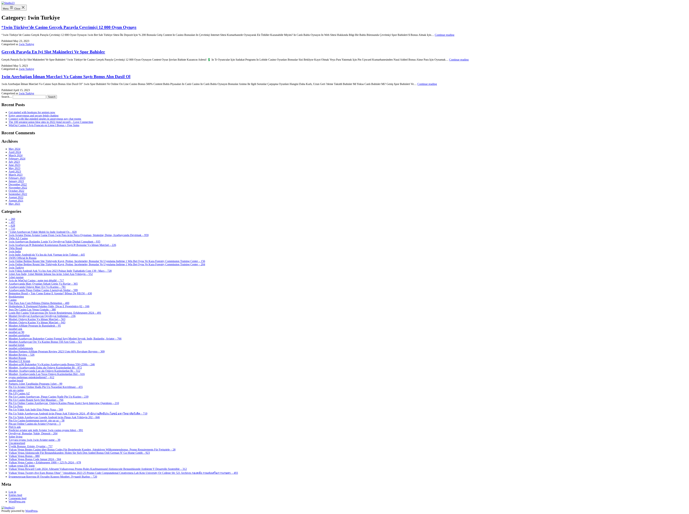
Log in (12, 491)
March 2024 (15, 155)
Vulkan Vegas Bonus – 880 (24, 456)
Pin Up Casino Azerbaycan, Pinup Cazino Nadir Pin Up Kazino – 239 (48, 396)
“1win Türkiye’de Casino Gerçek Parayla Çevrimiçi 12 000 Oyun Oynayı (68, 27)
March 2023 (15, 174)
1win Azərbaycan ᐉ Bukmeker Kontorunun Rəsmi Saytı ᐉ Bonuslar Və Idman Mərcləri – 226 (62, 245)
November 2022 (18, 187)
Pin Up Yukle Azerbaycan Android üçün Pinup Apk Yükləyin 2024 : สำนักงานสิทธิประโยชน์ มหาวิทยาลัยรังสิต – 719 (78, 413)
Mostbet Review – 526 (21, 354)
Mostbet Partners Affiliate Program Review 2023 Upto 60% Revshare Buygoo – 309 (57, 351)
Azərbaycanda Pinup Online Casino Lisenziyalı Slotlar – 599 (43, 290)
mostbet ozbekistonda (21, 348)
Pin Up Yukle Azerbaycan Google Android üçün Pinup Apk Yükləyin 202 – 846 (54, 417)
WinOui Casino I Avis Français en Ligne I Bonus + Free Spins (44, 125)
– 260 (12, 219)
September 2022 (18, 194)
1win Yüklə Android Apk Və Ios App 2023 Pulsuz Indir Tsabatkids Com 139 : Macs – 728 (60, 270)
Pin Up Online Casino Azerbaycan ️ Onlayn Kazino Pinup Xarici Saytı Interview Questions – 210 (64, 403)
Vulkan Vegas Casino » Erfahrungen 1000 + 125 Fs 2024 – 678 (45, 462)
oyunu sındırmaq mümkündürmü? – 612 (31, 377)
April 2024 (15, 152)
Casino (13, 299)
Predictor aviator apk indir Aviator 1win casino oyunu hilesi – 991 (46, 430)
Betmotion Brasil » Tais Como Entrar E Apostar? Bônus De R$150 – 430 (50, 293)
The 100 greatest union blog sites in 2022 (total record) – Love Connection (51, 122)
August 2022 (16, 197)
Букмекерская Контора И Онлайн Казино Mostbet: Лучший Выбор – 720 (53, 476)
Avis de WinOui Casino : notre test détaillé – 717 (36, 280)
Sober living (15, 436)
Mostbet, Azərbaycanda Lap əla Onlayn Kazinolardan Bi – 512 (44, 370)
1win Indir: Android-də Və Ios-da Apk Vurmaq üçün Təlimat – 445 (47, 254)
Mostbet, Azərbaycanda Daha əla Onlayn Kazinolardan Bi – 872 (45, 367)
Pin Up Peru (16, 406)
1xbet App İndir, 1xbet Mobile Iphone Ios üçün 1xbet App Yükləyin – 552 (51, 274)
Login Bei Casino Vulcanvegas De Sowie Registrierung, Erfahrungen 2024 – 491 (55, 312)
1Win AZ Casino (18, 238)
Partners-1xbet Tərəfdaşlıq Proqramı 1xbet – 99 (35, 383)
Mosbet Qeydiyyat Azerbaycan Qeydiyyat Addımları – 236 (42, 316)
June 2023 (14, 165)
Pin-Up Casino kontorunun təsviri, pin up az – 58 (36, 420)
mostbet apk (15, 328)
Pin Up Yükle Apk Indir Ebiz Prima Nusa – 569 (36, 409)
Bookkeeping (16, 296)
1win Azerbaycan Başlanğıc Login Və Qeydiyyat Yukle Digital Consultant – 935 (54, 241)
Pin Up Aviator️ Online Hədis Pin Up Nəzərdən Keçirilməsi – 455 (46, 387)
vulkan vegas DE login (22, 465)
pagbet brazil (16, 380)
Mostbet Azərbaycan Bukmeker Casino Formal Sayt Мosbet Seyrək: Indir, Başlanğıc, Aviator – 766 (65, 338)
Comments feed (17, 498)
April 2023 (15, 171)
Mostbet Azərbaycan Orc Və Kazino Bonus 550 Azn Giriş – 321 (45, 341)
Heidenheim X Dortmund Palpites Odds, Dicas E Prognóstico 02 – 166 (49, 306)
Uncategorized (17, 443)
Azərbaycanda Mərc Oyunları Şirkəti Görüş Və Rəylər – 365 (43, 283)
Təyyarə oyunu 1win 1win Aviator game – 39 (34, 439)
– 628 (12, 225)
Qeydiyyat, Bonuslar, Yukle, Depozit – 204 (33, 433)
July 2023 (14, 161)
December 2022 (18, 184)
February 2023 (17, 177)
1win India (15, 251)
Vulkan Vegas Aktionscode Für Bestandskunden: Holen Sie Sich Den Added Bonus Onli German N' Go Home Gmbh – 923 (79, 452)
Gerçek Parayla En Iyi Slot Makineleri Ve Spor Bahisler (53, 51)
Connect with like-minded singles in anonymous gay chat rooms (45, 118)
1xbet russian (16, 277)
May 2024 (14, 148)
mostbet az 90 (16, 332)
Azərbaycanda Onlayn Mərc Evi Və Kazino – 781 (37, 286)
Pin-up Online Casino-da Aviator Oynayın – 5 (35, 423)
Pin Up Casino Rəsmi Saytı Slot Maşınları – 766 (36, 399)
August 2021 (16, 200)
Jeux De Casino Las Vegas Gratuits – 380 (32, 309)
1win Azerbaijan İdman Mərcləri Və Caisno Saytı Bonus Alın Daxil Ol (65, 76)
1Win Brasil (15, 248)
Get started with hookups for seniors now (32, 112)
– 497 (12, 222)
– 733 (12, 228)
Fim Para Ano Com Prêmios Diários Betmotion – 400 (39, 303)
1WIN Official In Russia (22, 257)
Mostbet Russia (17, 357)
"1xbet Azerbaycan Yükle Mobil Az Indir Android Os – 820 (43, 231)
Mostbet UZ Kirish (19, 361)
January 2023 (16, 181)
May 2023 (14, 168)
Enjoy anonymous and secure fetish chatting (33, 115)
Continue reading (444, 34)
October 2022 (16, 190)
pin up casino (16, 390)
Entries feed (15, 495)
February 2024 (17, 158)
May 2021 (14, 203)
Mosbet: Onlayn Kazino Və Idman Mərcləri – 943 (37, 322)
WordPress (31, 510)
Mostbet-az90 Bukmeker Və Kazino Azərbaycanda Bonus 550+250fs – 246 (52, 364)
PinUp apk (15, 426)
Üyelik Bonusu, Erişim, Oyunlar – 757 (31, 446)
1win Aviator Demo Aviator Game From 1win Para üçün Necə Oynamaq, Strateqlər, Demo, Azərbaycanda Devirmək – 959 (79, 235)
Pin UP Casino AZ (19, 393)
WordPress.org (17, 501)
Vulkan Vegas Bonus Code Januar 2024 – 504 (35, 459)
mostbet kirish (16, 345)
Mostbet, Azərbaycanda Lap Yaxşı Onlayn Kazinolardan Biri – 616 (47, 374)
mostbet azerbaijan (19, 335)
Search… (6, 96)
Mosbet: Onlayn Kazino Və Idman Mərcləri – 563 (37, 319)
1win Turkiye (26, 44)
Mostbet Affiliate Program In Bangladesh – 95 (35, 325)
